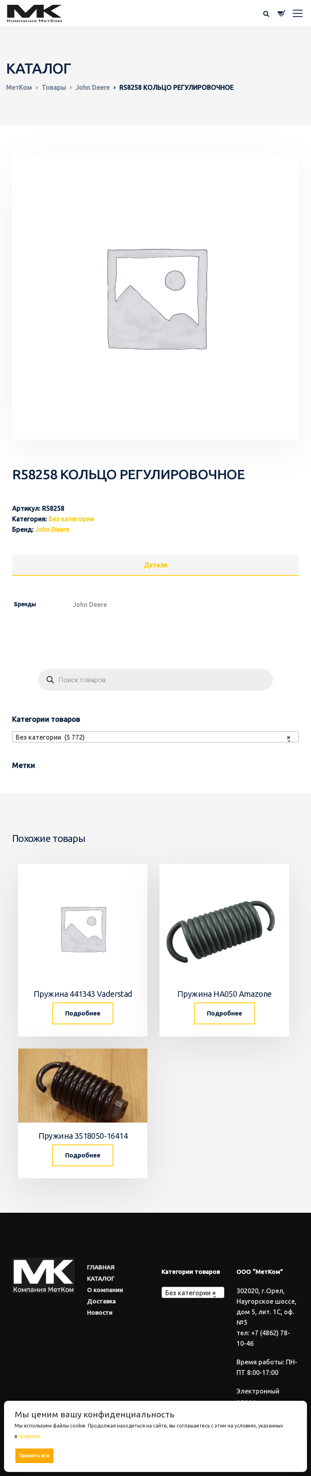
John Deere (52, 529)
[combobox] (155, 736)
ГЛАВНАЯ (101, 1267)
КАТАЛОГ (101, 1278)
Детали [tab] (156, 565)
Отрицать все (158, 1455)
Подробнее (82, 1013)
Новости (100, 1312)
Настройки (279, 1455)
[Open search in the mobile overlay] (155, 680)
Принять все (34, 1455)
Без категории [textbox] (190, 1292)
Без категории (71, 518)
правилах (29, 1436)
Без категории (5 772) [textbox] (153, 737)
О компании (105, 1289)
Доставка (101, 1301)
